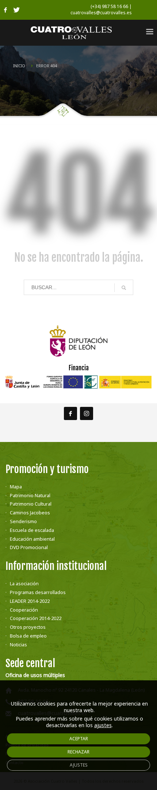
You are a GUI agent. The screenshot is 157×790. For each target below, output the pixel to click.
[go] (123, 287)
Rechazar (78, 752)
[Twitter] (16, 9)
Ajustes (79, 765)
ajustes (103, 725)
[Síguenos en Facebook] (70, 413)
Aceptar (78, 739)
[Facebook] (5, 9)
